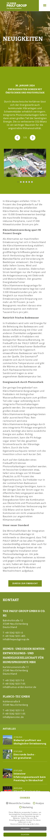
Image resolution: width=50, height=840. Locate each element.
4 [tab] (26, 182)
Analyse (40, 803)
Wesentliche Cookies (19, 803)
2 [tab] (21, 182)
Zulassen (25, 834)
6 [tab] (32, 182)
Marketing (27, 807)
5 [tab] (29, 182)
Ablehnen (25, 828)
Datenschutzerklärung (19, 824)
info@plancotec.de (13, 717)
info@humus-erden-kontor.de (19, 687)
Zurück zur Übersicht (25, 583)
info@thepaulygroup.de (16, 639)
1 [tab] (18, 182)
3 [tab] (23, 182)
